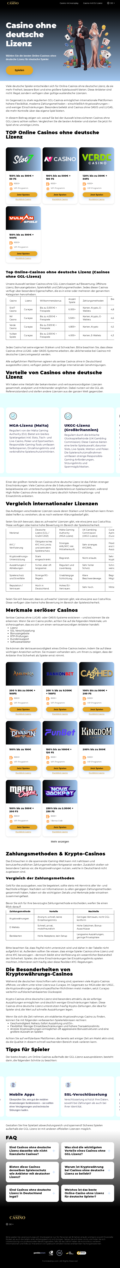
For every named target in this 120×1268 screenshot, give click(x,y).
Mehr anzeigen (60, 841)
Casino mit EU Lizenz (92, 3)
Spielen (19, 70)
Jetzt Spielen (23, 195)
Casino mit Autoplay (69, 3)
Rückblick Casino (23, 199)
